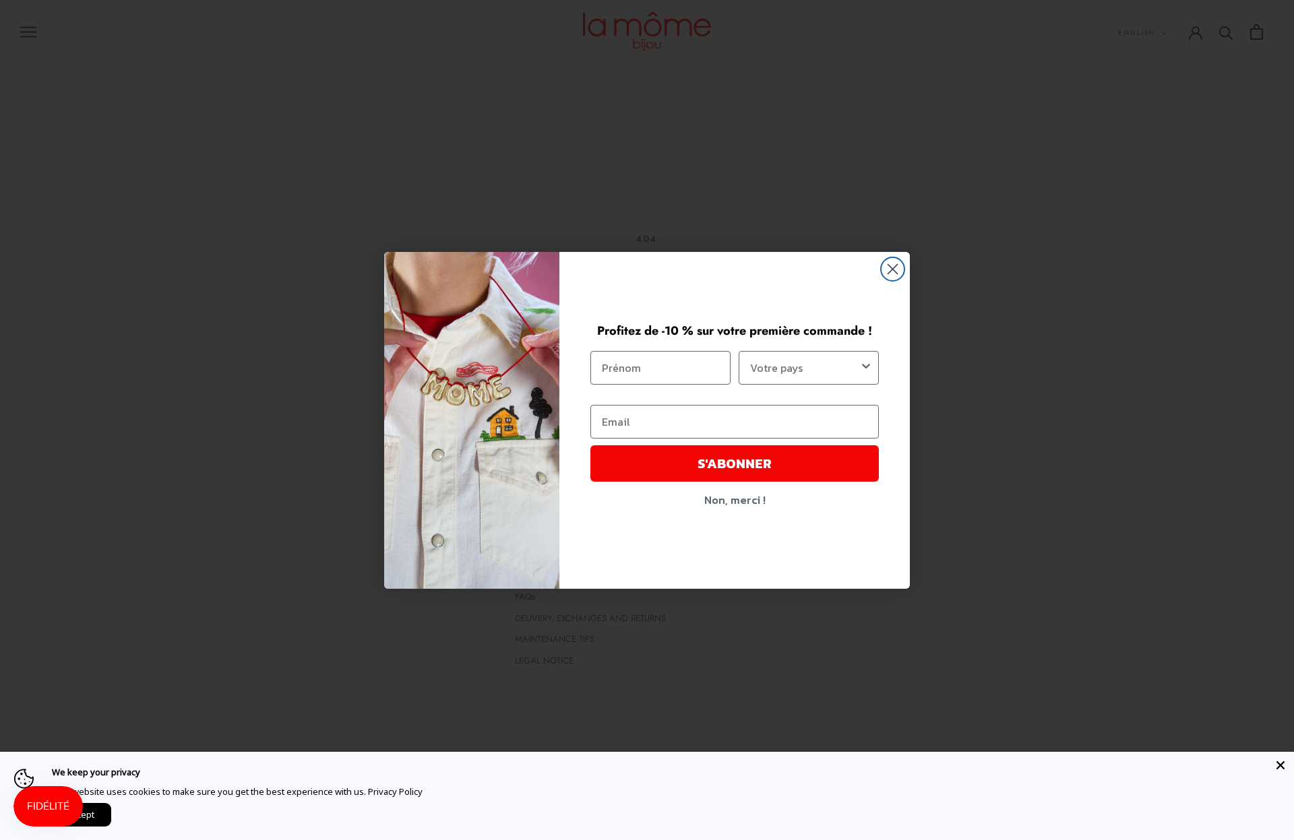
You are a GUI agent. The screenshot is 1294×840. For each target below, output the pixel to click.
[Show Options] (866, 368)
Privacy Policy (395, 791)
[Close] (1280, 765)
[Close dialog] (892, 269)
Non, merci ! (735, 500)
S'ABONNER (735, 463)
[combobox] (804, 368)
